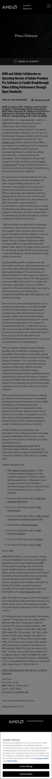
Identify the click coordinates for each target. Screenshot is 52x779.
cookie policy (11, 761)
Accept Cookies (26, 774)
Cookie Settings (26, 766)
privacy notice (42, 758)
